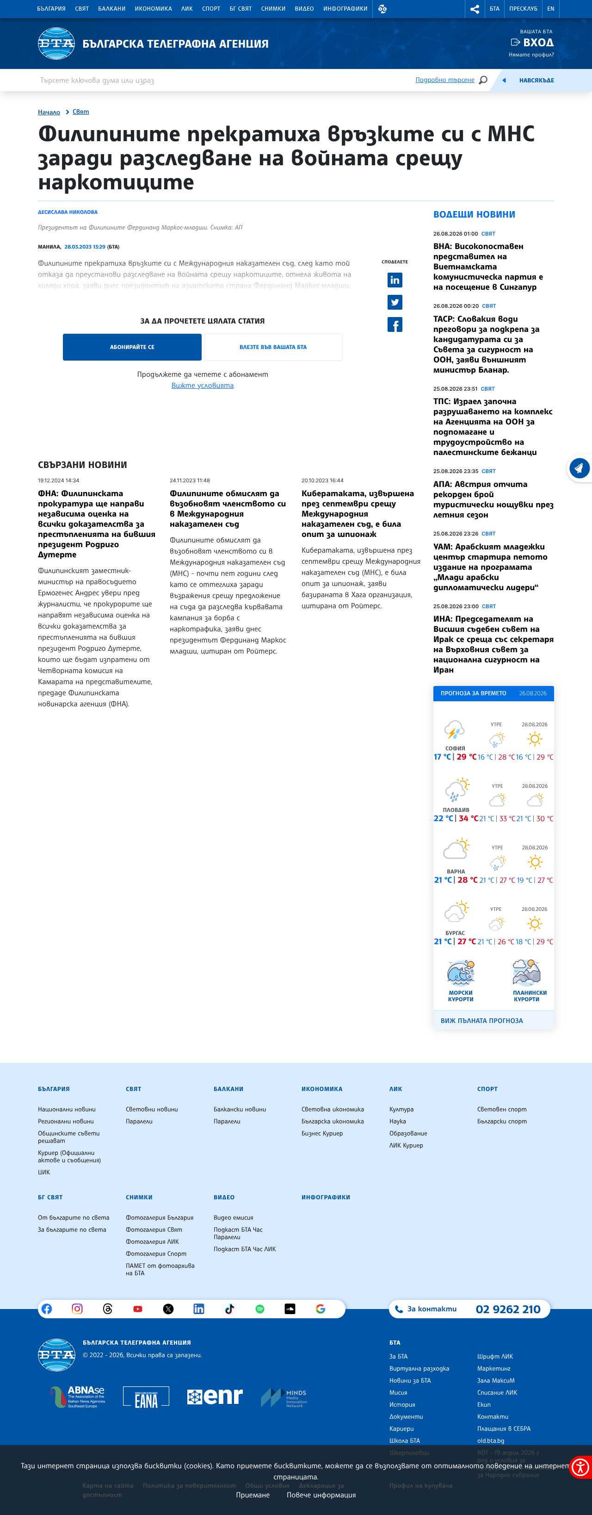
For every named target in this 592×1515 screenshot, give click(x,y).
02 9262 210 (508, 1309)
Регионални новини (66, 1121)
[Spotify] (263, 1309)
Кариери (401, 1429)
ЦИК (44, 1172)
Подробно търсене (445, 80)
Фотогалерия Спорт (156, 1254)
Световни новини (152, 1109)
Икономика (154, 8)
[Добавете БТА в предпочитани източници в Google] (324, 1309)
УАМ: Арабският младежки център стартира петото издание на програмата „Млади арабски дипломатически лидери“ (490, 567)
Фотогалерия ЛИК (152, 1242)
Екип (484, 1405)
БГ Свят (241, 8)
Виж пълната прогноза (482, 1021)
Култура (401, 1109)
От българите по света (74, 1218)
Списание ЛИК (497, 1393)
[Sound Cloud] (293, 1309)
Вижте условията (203, 385)
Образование (408, 1133)
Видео (304, 8)
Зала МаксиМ (496, 1380)
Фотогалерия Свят (154, 1230)
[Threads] (111, 1309)
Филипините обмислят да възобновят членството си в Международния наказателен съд (228, 508)
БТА (495, 8)
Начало (49, 112)
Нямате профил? (531, 54)
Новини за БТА (410, 1380)
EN (551, 8)
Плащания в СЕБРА (503, 1429)
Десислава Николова (68, 212)
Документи (406, 1417)
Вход (538, 42)
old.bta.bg (491, 1441)
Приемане (253, 1494)
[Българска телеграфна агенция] (56, 1355)
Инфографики (345, 8)
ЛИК (187, 8)
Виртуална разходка (419, 1368)
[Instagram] (80, 1309)
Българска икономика (333, 1121)
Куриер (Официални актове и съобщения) (69, 1156)
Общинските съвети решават (69, 1137)
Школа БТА (404, 1441)
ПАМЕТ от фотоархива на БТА (160, 1269)
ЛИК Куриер (406, 1145)
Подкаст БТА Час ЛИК (245, 1249)
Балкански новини (240, 1109)
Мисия (398, 1393)
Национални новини (67, 1109)
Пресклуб (523, 8)
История (402, 1405)
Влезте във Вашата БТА (273, 346)
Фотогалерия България (160, 1218)
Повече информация (321, 1494)
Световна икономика (333, 1109)
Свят (82, 8)
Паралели (139, 1121)
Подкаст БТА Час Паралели (238, 1233)
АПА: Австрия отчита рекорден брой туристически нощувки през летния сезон (493, 499)
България (51, 8)
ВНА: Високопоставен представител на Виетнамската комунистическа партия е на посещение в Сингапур (488, 266)
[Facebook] (50, 1309)
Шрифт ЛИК (495, 1356)
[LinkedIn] (202, 1309)
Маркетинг (493, 1368)
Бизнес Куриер (322, 1133)
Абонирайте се (132, 346)
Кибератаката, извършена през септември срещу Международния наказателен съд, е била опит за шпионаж (358, 513)
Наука (397, 1121)
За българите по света (72, 1230)
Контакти (492, 1417)
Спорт (211, 8)
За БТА (398, 1356)
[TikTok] (233, 1309)
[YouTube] (141, 1309)
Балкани (111, 8)
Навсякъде (536, 80)
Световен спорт (502, 1109)
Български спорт (502, 1121)
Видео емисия (233, 1218)
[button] (382, 9)
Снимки (273, 8)
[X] (172, 1309)
